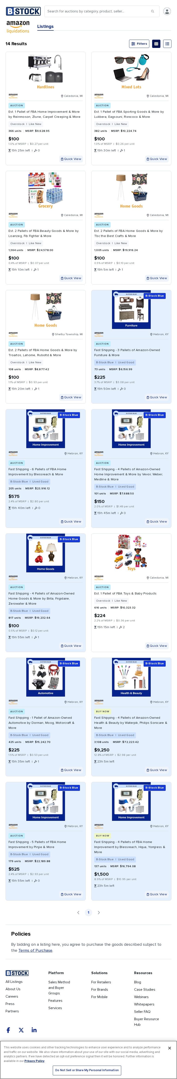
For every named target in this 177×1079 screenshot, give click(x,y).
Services (55, 1008)
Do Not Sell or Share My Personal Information (87, 1070)
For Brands (99, 989)
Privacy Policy (34, 1061)
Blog (137, 982)
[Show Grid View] (156, 44)
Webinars (141, 997)
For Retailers (101, 982)
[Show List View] (167, 44)
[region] (88, 1060)
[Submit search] (152, 11)
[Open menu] (167, 11)
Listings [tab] (45, 26)
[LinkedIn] (34, 1030)
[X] (21, 1030)
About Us (13, 989)
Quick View (72, 159)
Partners (12, 1011)
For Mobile (99, 997)
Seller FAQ (142, 1011)
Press (10, 1004)
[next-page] (98, 912)
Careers (12, 996)
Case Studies (144, 989)
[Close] (170, 1048)
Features (55, 1000)
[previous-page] (78, 912)
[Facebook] (8, 1030)
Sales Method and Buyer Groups (59, 988)
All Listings (14, 981)
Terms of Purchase (35, 950)
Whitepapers (144, 1004)
